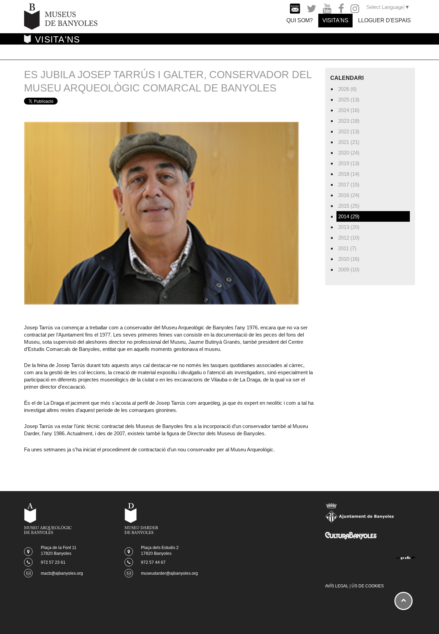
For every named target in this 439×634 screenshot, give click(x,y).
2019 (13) (348, 163)
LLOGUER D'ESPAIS (384, 20)
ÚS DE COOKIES (368, 586)
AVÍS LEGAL (336, 586)
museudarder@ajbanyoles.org (169, 573)
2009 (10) (348, 269)
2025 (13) (348, 99)
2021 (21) (348, 142)
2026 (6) (347, 89)
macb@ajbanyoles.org (62, 573)
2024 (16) (348, 110)
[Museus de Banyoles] (60, 16)
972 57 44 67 (153, 562)
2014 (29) (348, 216)
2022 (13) (348, 131)
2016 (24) (348, 195)
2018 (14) (348, 174)
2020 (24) (348, 153)
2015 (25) (348, 206)
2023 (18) (348, 121)
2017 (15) (348, 184)
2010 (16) (348, 259)
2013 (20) (348, 227)
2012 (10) (348, 238)
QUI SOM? (299, 20)
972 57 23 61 (53, 562)
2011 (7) (347, 248)
